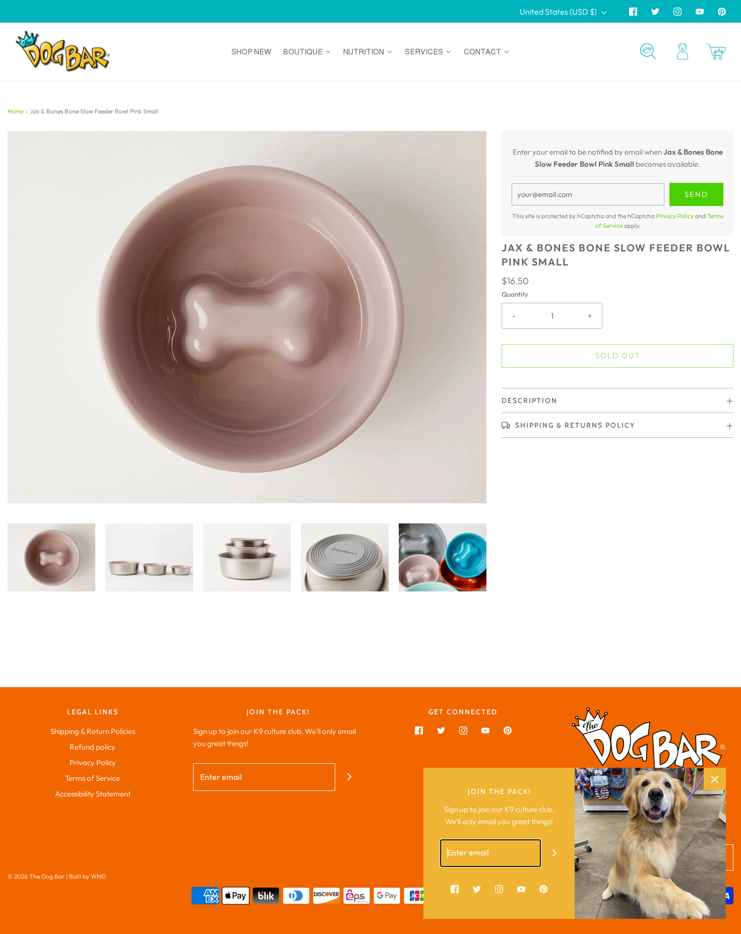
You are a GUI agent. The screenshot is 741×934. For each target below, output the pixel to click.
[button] (51, 557)
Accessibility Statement (93, 793)
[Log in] (682, 51)
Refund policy (92, 747)
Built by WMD (87, 876)
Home (15, 111)
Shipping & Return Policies (92, 731)
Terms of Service (92, 778)
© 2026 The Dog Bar (36, 876)
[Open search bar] (648, 51)
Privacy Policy (675, 216)
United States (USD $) (559, 12)
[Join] (349, 777)
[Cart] (716, 51)
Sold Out (617, 355)
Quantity (515, 294)
